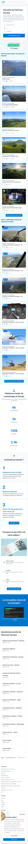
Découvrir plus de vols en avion (14, 215)
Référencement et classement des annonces (11, 781)
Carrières (3, 804)
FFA (2, 792)
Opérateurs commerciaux (7, 790)
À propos (3, 798)
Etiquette (3, 788)
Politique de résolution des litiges (8, 783)
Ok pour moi (14, 839)
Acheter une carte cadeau (14, 588)
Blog (2, 800)
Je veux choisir (14, 835)
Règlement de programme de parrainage (10, 785)
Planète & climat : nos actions (8, 769)
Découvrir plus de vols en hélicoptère (14, 381)
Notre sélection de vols (10, 757)
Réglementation (4, 775)
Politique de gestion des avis (7, 779)
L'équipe (3, 802)
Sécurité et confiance (6, 771)
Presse (2, 806)
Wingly (2, 757)
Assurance (3, 773)
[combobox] (17, 2)
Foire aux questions (5, 777)
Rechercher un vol (15, 35)
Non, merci (22, 814)
